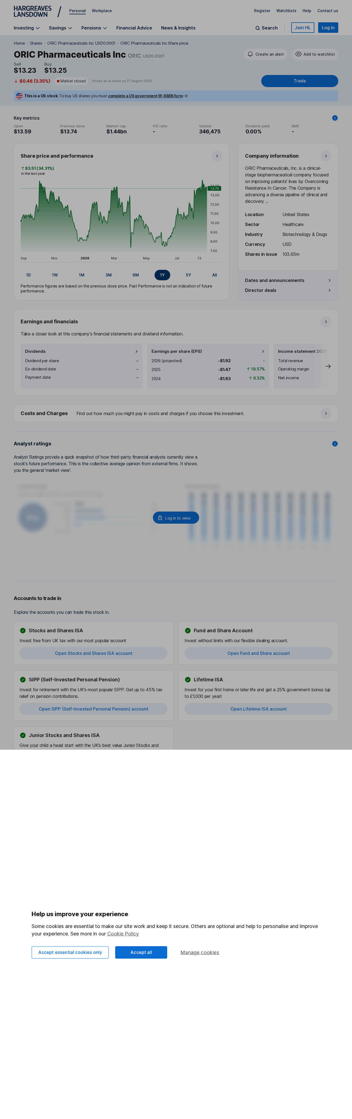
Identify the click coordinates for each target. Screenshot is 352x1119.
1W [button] (55, 275)
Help (306, 10)
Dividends (35, 351)
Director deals (260, 290)
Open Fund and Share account (258, 653)
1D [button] (28, 275)
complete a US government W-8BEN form (145, 95)
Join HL (303, 27)
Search (270, 28)
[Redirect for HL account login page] (176, 518)
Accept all (141, 952)
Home (19, 43)
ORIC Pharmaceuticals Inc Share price (154, 43)
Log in (328, 27)
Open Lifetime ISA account (258, 709)
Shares (36, 43)
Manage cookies (199, 952)
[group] (121, 275)
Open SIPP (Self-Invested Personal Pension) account (93, 709)
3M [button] (109, 275)
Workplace (102, 10)
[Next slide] (322, 366)
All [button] (214, 275)
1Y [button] (162, 275)
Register (262, 10)
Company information (272, 156)
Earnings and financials (49, 321)
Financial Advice (134, 28)
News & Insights (178, 28)
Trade (300, 81)
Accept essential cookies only (70, 952)
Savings (57, 28)
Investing (24, 28)
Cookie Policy (123, 934)
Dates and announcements (274, 280)
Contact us (327, 10)
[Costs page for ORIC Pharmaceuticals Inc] (176, 414)
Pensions (91, 28)
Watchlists (286, 10)
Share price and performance (57, 156)
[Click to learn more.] (335, 118)
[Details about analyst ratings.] (335, 443)
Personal (77, 10)
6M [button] (136, 275)
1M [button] (81, 275)
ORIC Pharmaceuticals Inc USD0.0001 (81, 43)
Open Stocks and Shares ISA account (93, 653)
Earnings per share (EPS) (177, 351)
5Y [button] (188, 275)
